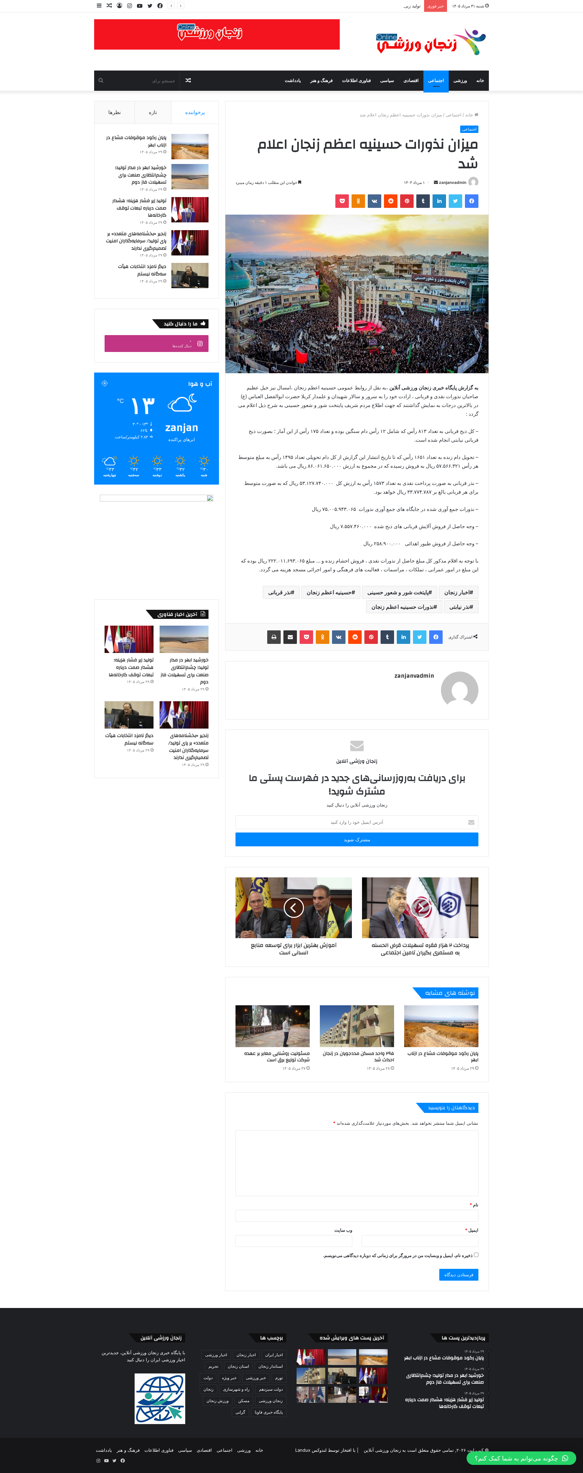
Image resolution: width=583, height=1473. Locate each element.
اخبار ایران (274, 1354)
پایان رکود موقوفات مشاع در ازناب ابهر (443, 1056)
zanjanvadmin (452, 182)
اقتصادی (411, 80)
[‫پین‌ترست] (407, 201)
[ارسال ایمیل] (436, 182)
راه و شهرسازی (236, 1389)
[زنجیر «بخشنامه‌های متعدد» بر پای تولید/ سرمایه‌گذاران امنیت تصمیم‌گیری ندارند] (190, 242)
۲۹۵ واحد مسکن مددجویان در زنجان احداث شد (358, 1056)
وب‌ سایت (343, 1230)
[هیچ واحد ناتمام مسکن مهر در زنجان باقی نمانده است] (311, 1395)
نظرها (114, 112)
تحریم (213, 1366)
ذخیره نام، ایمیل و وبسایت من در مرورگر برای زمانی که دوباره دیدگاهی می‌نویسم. (398, 1255)
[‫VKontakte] (374, 201)
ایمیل (471, 1230)
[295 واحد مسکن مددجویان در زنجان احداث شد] (357, 1026)
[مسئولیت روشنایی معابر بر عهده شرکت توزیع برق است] (272, 1026)
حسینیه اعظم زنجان (329, 592)
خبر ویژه (229, 1377)
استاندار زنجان (270, 1366)
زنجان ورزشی (271, 1400)
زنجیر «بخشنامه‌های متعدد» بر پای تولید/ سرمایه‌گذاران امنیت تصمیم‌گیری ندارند (136, 241)
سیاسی (387, 80)
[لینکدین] (439, 201)
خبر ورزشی (256, 1377)
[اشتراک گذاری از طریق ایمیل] (290, 637)
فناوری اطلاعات (356, 80)
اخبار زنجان (457, 592)
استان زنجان (238, 1366)
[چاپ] (274, 637)
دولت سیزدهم (271, 1389)
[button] (521, 1458)
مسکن (243, 1400)
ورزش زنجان (217, 1400)
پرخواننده (195, 112)
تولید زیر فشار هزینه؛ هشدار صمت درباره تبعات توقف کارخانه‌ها (361, 5)
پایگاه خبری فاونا (269, 1412)
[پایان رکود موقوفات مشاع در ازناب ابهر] (441, 1026)
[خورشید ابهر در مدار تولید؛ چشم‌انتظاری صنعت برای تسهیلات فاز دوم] (190, 176)
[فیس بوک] (471, 201)
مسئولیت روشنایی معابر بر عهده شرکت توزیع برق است (277, 1056)
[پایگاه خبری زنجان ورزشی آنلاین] (426, 41)
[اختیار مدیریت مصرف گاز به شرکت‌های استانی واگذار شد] (373, 1395)
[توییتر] (455, 201)
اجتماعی (436, 80)
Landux (302, 1450)
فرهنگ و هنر (321, 80)
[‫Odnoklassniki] (358, 201)
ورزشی (460, 80)
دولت (208, 1377)
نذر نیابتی (459, 606)
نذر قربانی (279, 592)
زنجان (208, 1389)
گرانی (240, 1412)
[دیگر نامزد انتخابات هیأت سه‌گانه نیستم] (190, 275)
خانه (480, 80)
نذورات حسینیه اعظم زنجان (402, 606)
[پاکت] (342, 201)
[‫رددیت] (390, 201)
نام (474, 1204)
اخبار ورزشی (216, 1354)
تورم (279, 1377)
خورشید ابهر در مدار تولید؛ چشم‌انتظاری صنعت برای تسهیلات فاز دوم (140, 175)
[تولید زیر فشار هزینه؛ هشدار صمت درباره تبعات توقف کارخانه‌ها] (190, 209)
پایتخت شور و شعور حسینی (397, 592)
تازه (153, 112)
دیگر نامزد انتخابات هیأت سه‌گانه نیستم (142, 270)
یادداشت (293, 80)
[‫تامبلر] (423, 201)
